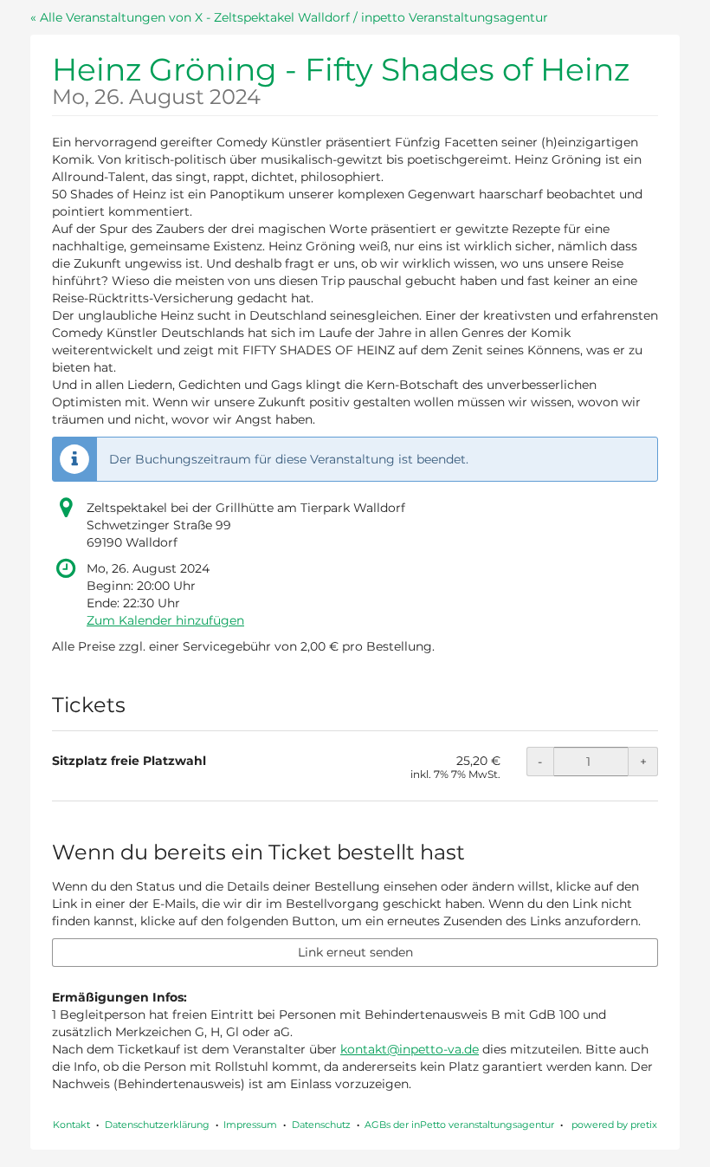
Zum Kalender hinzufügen (165, 620)
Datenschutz (321, 1124)
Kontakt (71, 1124)
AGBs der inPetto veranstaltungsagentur (459, 1124)
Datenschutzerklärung (157, 1124)
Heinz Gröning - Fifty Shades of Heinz (340, 78)
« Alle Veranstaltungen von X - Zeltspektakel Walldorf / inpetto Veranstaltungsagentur (289, 17)
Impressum (250, 1124)
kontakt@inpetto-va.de (409, 1049)
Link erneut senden (355, 952)
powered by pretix (614, 1124)
